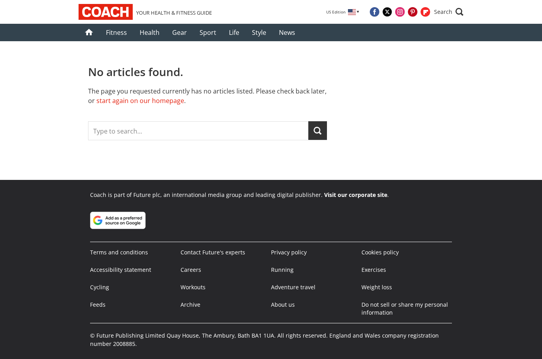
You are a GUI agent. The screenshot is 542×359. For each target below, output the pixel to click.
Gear (179, 32)
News (287, 32)
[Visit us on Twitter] (387, 12)
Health (150, 32)
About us (283, 304)
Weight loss (376, 287)
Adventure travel (293, 287)
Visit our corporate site (355, 195)
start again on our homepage (140, 100)
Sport (208, 32)
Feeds (98, 304)
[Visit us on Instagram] (400, 12)
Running (282, 269)
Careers (191, 269)
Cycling (99, 287)
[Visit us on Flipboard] (425, 12)
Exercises (373, 269)
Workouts (193, 287)
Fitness (116, 32)
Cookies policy (380, 252)
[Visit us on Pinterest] (412, 12)
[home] (89, 32)
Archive (190, 304)
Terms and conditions (119, 252)
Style (259, 32)
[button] (448, 12)
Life (234, 32)
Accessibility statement (120, 269)
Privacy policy (289, 252)
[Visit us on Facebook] (374, 12)
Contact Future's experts (213, 252)
